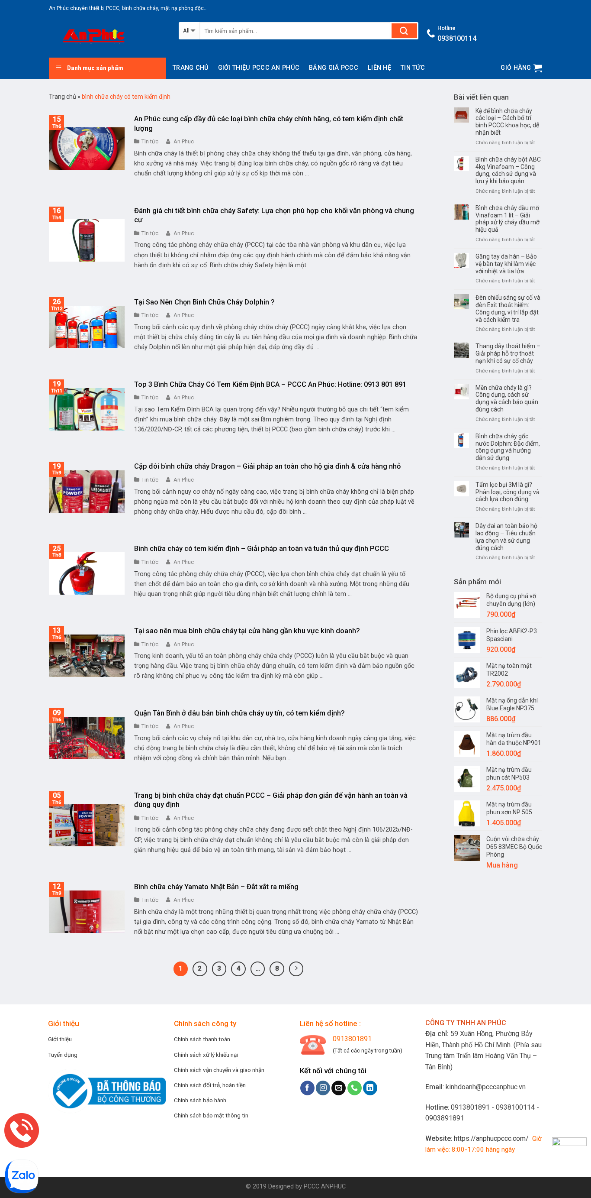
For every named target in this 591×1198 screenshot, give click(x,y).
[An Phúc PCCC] (107, 37)
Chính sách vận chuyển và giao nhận (219, 1069)
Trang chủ (191, 67)
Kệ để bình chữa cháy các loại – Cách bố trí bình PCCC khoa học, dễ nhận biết (507, 121)
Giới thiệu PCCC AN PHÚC (259, 67)
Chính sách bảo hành (200, 1100)
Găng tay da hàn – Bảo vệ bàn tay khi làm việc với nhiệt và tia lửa (506, 264)
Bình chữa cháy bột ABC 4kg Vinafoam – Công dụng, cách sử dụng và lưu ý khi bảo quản (508, 170)
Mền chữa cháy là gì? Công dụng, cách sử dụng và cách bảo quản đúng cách (506, 398)
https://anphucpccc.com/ (491, 1138)
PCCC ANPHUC (325, 1186)
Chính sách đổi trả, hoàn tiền (210, 1084)
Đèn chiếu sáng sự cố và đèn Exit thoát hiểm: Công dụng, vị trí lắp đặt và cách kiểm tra (507, 308)
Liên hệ (379, 67)
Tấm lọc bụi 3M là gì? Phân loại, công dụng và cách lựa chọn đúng (507, 492)
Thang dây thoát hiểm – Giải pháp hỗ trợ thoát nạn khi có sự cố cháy (507, 353)
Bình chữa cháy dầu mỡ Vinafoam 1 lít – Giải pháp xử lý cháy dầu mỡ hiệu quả (507, 218)
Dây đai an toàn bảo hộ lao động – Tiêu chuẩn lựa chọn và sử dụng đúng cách (506, 536)
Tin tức (413, 67)
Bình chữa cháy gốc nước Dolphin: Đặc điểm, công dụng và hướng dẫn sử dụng (507, 447)
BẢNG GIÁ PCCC (333, 67)
